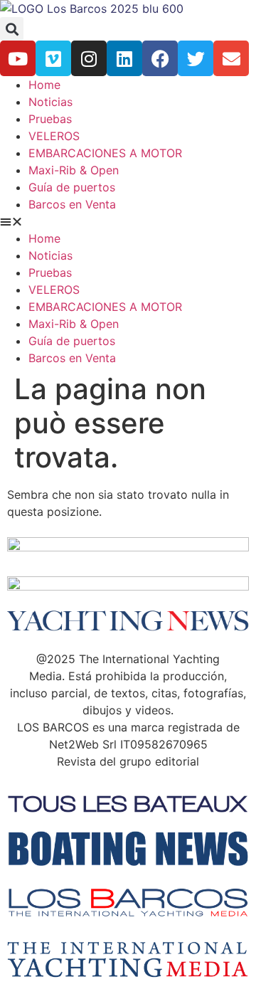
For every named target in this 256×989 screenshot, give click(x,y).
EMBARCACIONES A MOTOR (105, 153)
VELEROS (54, 136)
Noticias (50, 102)
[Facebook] (160, 58)
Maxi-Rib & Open (73, 170)
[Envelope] (231, 58)
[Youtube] (18, 58)
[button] (11, 29)
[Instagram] (89, 58)
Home (44, 85)
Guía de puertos (71, 187)
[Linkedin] (124, 58)
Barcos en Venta (72, 204)
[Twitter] (195, 58)
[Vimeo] (53, 58)
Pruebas (50, 119)
